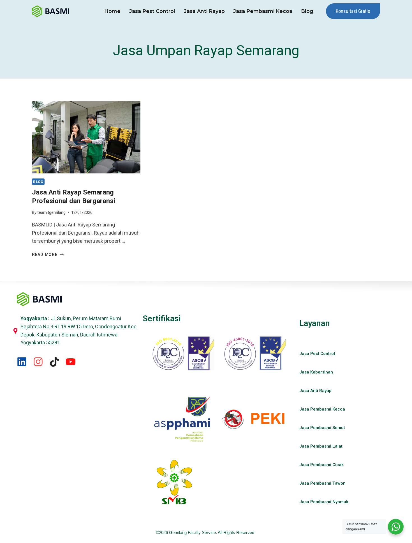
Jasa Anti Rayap (204, 11)
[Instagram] (38, 362)
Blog (307, 11)
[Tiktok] (54, 362)
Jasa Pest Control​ (317, 353)
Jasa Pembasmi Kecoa (262, 11)
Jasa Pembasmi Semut (322, 427)
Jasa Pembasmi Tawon (322, 483)
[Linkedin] (22, 362)
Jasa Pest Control (152, 11)
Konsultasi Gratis (353, 11)
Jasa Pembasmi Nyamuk (323, 501)
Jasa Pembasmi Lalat (320, 446)
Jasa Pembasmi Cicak (321, 464)
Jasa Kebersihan (316, 372)
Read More (48, 254)
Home (112, 11)
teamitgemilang (51, 212)
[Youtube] (71, 362)
